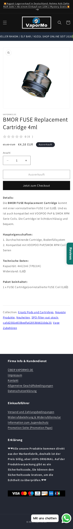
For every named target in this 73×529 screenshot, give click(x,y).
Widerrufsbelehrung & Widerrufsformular (34, 417)
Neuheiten (23, 317)
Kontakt (13, 380)
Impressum (15, 375)
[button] (5, 22)
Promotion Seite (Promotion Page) (30, 427)
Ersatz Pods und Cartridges (36, 312)
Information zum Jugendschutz (28, 422)
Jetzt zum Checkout (36, 185)
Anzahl (6, 152)
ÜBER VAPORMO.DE (20, 370)
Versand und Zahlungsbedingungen (31, 412)
